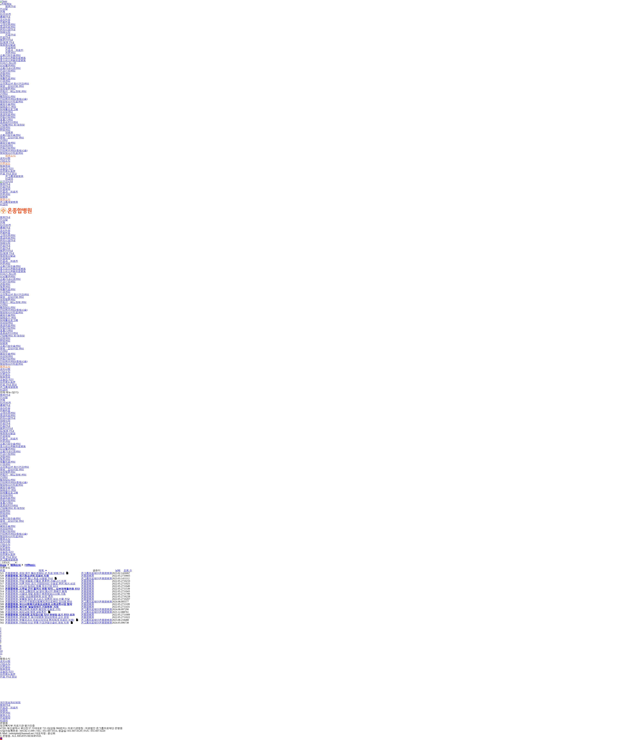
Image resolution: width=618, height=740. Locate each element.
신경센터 (5, 81)
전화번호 (5, 21)
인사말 (4, 9)
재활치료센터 (7, 78)
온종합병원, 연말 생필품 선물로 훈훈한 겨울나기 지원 (35, 581)
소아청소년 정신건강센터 (14, 83)
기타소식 (5, 160)
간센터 (4, 93)
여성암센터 (6, 112)
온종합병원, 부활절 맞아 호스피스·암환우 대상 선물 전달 (37, 599)
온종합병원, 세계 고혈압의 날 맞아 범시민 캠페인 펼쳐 (36, 591)
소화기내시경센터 (10, 68)
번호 (2, 570)
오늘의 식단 (7, 168)
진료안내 (10, 34)
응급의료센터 (7, 27)
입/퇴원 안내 (7, 42)
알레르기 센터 (8, 106)
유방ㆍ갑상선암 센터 (12, 86)
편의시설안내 (7, 29)
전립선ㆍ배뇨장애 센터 (13, 91)
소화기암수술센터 (10, 55)
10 (1, 651)
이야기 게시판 (8, 63)
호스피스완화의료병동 (13, 57)
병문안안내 (6, 39)
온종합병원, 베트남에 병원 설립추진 (25, 612)
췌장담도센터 (7, 96)
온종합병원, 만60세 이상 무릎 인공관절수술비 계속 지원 (37, 622)
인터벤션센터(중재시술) (13, 99)
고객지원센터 (7, 24)
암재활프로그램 (9, 109)
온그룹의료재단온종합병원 (96, 573)
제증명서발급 (7, 45)
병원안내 (10, 6)
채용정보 (5, 166)
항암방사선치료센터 (11, 101)
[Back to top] (1, 738)
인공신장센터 (7, 70)
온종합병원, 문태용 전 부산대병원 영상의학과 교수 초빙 (37, 617)
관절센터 (5, 73)
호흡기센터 (6, 119)
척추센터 (5, 75)
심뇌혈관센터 (7, 65)
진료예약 (10, 47)
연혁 (2, 11)
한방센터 (5, 130)
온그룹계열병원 (14, 176)
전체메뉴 (6, 3)
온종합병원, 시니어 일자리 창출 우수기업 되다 (31, 586)
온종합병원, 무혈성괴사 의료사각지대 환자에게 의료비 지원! (39, 620)
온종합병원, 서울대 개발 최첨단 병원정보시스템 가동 (35, 593)
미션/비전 (5, 14)
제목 (41, 570)
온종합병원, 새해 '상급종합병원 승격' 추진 (29, 596)
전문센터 (10, 52)
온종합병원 (87, 575)
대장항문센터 (7, 88)
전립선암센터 (7, 117)
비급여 (9, 178)
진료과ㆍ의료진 (14, 50)
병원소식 (10, 155)
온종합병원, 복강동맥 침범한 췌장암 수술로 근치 (33, 609)
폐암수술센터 (7, 104)
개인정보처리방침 (10, 702)
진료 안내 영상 (8, 173)
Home (3, 565)
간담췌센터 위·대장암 (12, 124)
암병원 (9, 132)
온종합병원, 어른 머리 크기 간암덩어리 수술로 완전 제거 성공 (40, 583)
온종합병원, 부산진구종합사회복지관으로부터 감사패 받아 (38, 601)
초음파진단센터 (9, 122)
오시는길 (5, 19)
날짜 (117, 570)
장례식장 (5, 32)
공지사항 (5, 158)
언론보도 (5, 163)
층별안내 (5, 16)
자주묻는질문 (7, 171)
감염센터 (5, 127)
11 (1, 653)
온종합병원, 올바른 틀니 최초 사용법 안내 (29, 578)
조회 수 (128, 570)
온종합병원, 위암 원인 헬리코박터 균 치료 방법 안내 (34, 573)
